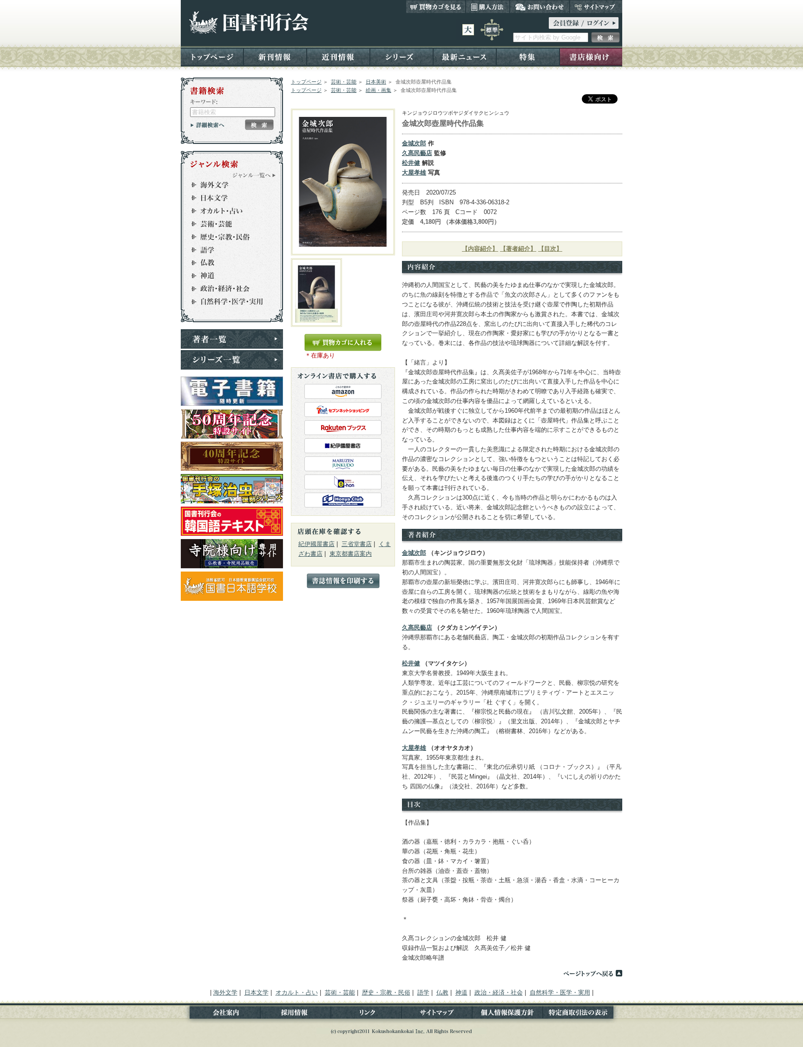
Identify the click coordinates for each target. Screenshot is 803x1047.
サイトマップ (596, 6)
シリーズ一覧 (232, 360)
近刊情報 (338, 56)
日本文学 (227, 197)
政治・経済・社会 (227, 288)
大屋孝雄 (414, 172)
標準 (492, 29)
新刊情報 (275, 56)
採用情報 (295, 1014)
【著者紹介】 (518, 248)
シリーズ (401, 56)
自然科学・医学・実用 (227, 301)
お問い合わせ (540, 6)
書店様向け (590, 56)
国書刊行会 (248, 22)
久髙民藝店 (417, 153)
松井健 (411, 162)
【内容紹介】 (480, 248)
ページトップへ (592, 973)
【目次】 (550, 248)
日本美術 (376, 82)
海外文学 (227, 184)
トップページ (212, 56)
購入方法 (488, 6)
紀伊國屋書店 (316, 543)
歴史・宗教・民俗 (227, 236)
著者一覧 (232, 339)
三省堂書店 (357, 543)
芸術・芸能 (343, 82)
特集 (527, 56)
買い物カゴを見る (436, 6)
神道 (227, 275)
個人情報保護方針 (507, 1014)
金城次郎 (414, 143)
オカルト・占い (227, 210)
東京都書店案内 (350, 553)
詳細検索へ (207, 125)
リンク (366, 1014)
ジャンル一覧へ (254, 175)
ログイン (584, 23)
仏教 (227, 262)
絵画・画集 (378, 90)
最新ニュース (464, 56)
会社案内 (220, 1014)
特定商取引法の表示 (582, 1014)
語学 (227, 249)
